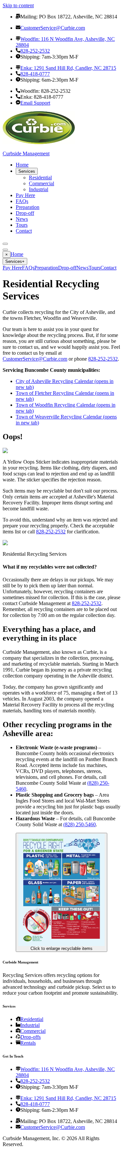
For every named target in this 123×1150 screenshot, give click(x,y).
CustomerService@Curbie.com (35, 359)
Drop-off (25, 213)
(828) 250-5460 (79, 824)
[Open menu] (5, 244)
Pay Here (25, 195)
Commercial (41, 183)
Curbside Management (26, 153)
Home (22, 164)
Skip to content (18, 5)
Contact (24, 231)
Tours (22, 225)
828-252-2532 (103, 359)
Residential (40, 177)
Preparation (27, 207)
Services (26, 171)
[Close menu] (5, 250)
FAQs (22, 201)
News (22, 219)
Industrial (38, 189)
